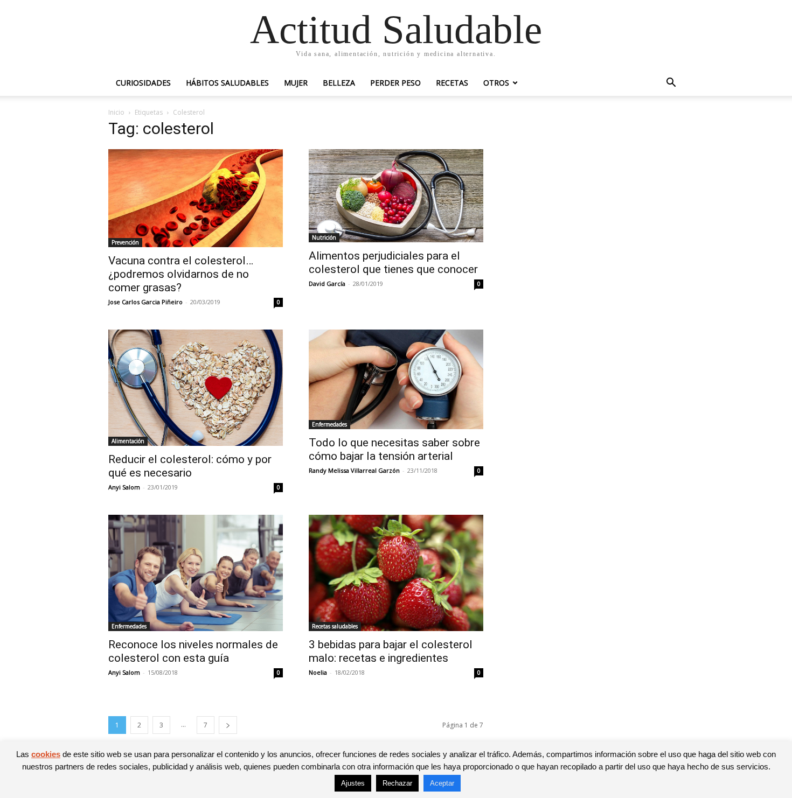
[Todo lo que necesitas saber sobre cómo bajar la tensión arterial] (396, 379)
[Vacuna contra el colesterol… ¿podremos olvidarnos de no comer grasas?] (195, 198)
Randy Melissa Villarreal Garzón (354, 470)
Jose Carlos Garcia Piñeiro (145, 302)
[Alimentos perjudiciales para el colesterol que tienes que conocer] (396, 195)
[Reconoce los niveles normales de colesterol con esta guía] (195, 573)
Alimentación (128, 441)
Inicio (116, 112)
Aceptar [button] (442, 783)
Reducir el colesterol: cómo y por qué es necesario (190, 466)
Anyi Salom (124, 487)
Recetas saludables (335, 626)
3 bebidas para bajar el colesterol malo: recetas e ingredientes (391, 651)
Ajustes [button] (353, 783)
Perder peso (395, 83)
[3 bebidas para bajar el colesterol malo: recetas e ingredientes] (396, 573)
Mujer (296, 83)
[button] (671, 84)
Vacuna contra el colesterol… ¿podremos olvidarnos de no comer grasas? (180, 274)
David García (327, 283)
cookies (45, 754)
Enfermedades (329, 424)
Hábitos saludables (227, 83)
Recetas (452, 83)
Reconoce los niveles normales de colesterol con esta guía (193, 651)
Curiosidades (143, 83)
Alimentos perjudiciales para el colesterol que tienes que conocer (393, 262)
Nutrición (324, 237)
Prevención (125, 242)
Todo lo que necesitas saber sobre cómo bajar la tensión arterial (394, 449)
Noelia (318, 672)
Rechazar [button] (397, 783)
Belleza (339, 83)
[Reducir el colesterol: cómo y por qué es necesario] (195, 388)
